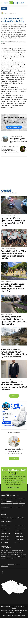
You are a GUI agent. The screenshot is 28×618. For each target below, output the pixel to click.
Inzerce (2, 517)
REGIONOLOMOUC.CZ (20, 536)
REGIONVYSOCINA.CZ (20, 528)
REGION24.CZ (18, 542)
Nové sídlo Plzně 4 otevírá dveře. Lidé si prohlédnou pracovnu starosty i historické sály (18, 141)
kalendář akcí (15, 503)
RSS (23, 517)
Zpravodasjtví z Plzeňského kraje (9, 193)
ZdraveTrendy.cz (4, 566)
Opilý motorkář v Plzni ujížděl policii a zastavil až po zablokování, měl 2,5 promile (13, 222)
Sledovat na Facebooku (14, 127)
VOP (13, 608)
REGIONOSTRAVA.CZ (19, 539)
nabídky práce (22, 503)
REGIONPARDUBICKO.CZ (20, 525)
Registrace (12, 517)
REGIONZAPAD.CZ (5, 528)
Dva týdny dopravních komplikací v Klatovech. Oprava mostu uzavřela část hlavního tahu (14, 320)
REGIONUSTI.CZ (5, 536)
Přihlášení (7, 517)
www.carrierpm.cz (15, 451)
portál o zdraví (11, 564)
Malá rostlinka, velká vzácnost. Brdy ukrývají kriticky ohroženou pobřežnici (10, 150)
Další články (14, 395)
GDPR (25, 606)
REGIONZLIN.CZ (18, 533)
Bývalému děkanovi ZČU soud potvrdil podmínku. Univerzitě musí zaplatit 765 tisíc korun (14, 386)
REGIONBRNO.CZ (19, 531)
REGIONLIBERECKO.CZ (6, 539)
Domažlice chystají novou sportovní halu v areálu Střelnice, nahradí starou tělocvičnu (12, 287)
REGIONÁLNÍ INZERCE (14, 487)
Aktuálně (4, 8)
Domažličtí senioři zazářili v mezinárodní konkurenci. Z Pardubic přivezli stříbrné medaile (13, 255)
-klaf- (5, 13)
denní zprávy (9, 501)
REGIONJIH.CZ (4, 531)
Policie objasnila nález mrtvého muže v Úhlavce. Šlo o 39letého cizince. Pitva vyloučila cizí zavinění (14, 353)
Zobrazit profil (14, 458)
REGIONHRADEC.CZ (5, 542)
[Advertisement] (14, 172)
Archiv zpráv (18, 517)
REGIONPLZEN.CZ (5, 525)
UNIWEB (17, 554)
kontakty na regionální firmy (6, 503)
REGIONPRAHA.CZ (5, 533)
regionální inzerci (4, 507)
